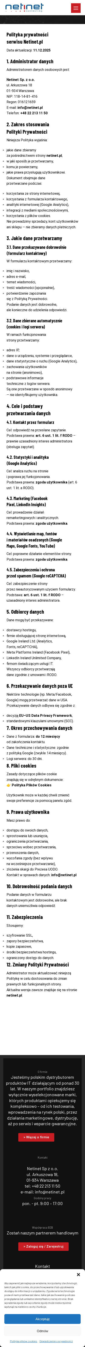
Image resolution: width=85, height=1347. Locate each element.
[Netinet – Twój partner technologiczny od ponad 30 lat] (24, 7)
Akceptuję (43, 1319)
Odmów (42, 1331)
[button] (78, 1274)
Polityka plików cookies (23, 1341)
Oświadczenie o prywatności (56, 1341)
